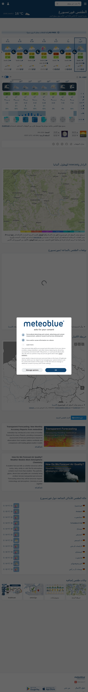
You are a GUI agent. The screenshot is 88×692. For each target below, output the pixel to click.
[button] (44, 344)
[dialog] (44, 346)
